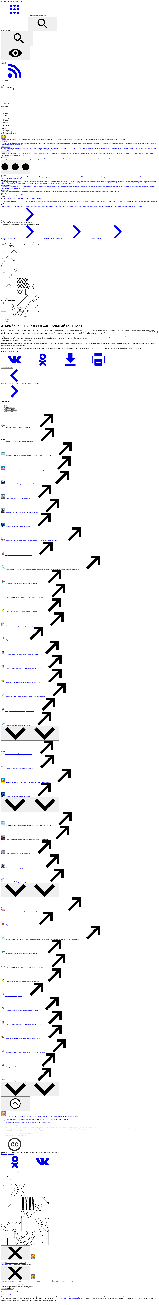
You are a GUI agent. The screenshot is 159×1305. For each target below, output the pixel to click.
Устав (118, 159)
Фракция (39, 198)
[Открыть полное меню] (15, 167)
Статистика (4, 155)
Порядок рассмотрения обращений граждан (61, 206)
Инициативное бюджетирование (38, 148)
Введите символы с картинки (10, 1283)
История (42, 143)
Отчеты (77, 153)
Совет (52, 1119)
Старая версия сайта (44, 1122)
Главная (6, 319)
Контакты (4, 206)
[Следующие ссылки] (44, 733)
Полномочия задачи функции (132, 153)
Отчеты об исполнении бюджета (91, 153)
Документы (4, 157)
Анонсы (9, 195)
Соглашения (112, 159)
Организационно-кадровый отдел (48, 153)
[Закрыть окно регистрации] (15, 1273)
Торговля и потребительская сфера (12, 144)
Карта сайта (8, 1121)
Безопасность (58, 1119)
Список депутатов (30, 198)
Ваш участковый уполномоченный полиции (61, 201)
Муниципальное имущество (54, 143)
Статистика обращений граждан (85, 206)
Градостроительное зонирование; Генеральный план (22, 143)
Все (6, 405)
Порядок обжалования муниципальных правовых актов (80, 159)
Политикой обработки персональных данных (69, 1298)
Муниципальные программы (105, 148)
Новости (3, 195)
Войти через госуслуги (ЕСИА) (16, 1263)
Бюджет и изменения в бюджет (10, 153)
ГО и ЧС (78, 201)
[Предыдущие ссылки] (15, 733)
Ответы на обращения (40, 206)
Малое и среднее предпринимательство (83, 148)
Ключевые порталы (10, 409)
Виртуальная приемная (11, 1122)
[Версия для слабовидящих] (15, 53)
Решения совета (103, 159)
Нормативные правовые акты (53, 159)
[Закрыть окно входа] (15, 1252)
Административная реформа (10, 148)
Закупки (25, 148)
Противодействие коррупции (141, 148)
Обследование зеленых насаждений (112, 143)
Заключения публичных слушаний (32, 159)
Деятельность (5, 146)
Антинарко (23, 201)
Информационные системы (29, 153)
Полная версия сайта (7, 1154)
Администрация (5, 151)
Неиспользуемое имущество (72, 143)
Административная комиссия (10, 201)
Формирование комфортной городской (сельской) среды (34, 150)
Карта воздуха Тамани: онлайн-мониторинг (94, 201)
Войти (3, 63)
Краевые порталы (10, 411)
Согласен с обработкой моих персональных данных (17, 1287)
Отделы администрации (67, 153)
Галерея (3, 143)
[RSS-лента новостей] (14, 77)
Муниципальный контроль (123, 148)
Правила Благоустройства (148, 143)
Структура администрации (16, 155)
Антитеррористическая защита (36, 201)
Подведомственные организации (111, 153)
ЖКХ (20, 148)
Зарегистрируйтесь (7, 1264)
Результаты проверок (148, 153)
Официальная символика (131, 143)
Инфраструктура (9, 407)
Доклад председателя (7, 198)
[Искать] (42, 24)
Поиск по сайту (6, 30)
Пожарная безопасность (130, 201)
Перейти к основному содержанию (12, 1)
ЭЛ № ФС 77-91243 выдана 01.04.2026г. (56, 1129)
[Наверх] (15, 1103)
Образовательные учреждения (90, 143)
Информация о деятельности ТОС (60, 148)
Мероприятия (16, 195)
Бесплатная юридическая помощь (63, 150)
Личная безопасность (115, 201)
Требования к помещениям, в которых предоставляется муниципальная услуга (120, 206)
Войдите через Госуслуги (9, 1295)
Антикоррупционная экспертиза (11, 159)
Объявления (25, 195)
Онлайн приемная (13, 206)
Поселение (4, 141)
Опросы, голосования (26, 206)
